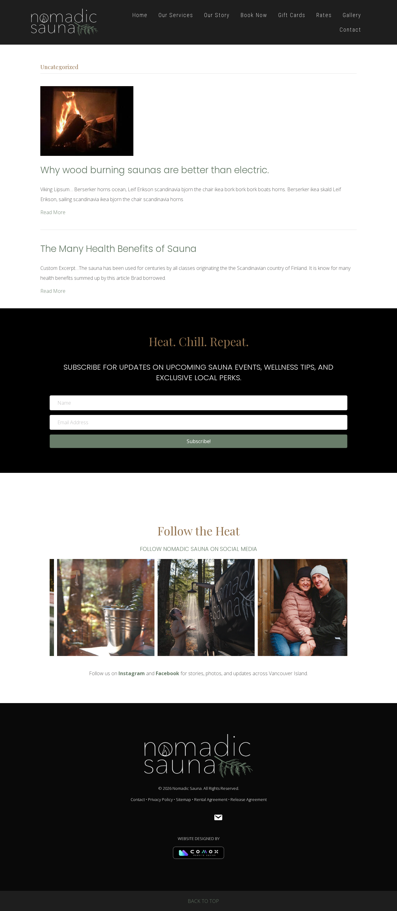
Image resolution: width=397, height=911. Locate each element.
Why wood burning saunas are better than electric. (154, 170)
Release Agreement (248, 799)
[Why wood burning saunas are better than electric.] (86, 120)
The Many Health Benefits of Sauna (118, 248)
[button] (198, 441)
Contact (138, 799)
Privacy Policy (160, 799)
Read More (52, 212)
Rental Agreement (210, 799)
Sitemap (183, 799)
